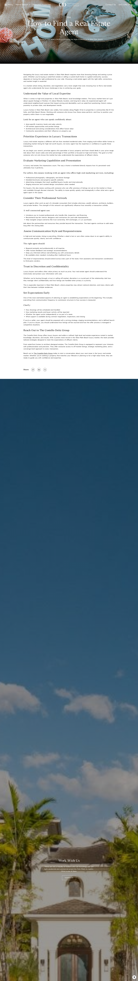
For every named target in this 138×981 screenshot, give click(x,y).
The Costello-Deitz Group (43, 353)
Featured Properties (41, 5)
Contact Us (111, 5)
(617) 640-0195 (125, 5)
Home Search (22, 5)
